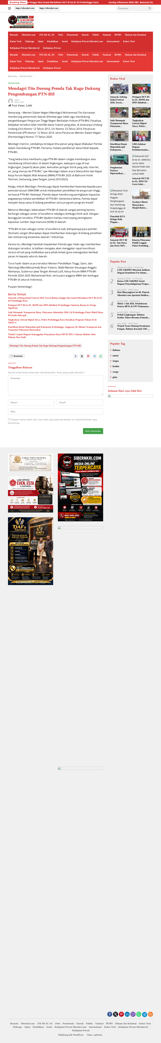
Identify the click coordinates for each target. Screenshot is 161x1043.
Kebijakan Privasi (52, 48)
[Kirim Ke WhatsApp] (100, 356)
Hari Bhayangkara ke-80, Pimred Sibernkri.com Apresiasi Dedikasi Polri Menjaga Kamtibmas (133, 294)
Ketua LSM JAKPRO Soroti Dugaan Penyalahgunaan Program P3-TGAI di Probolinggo (133, 282)
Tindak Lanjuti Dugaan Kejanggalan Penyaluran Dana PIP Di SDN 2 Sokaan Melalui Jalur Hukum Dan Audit (52, 335)
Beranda (14, 35)
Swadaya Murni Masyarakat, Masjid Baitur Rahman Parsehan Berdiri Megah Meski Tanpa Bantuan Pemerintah (141, 205)
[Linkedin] (127, 1014)
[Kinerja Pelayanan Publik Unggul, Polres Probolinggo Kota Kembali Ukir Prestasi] (141, 232)
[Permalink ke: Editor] (10, 100)
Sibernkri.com (28, 35)
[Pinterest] (121, 1014)
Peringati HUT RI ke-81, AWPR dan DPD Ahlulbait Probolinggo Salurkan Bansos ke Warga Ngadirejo (52, 306)
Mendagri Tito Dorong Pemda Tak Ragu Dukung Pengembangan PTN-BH (45, 346)
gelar (115, 377)
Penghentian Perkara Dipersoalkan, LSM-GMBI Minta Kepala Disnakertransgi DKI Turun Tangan (119, 170)
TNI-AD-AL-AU (47, 35)
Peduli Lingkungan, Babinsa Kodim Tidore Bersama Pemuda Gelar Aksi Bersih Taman (132, 316)
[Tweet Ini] (82, 356)
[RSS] (150, 1014)
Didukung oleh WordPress (70, 1035)
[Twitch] (133, 1014)
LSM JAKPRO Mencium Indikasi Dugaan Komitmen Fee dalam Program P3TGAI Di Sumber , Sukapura (133, 271)
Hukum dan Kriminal (135, 35)
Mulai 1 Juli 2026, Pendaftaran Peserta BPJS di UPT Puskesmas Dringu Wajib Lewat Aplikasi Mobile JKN (132, 305)
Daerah (85, 35)
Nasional (107, 35)
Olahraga (29, 41)
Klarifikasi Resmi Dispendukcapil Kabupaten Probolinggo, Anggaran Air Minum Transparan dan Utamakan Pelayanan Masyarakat (54, 328)
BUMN (118, 35)
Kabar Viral (15, 41)
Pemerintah (72, 35)
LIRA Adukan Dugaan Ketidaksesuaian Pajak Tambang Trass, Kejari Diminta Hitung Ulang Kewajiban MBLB (140, 147)
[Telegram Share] (94, 356)
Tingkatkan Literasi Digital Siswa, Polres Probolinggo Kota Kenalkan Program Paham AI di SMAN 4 (52, 321)
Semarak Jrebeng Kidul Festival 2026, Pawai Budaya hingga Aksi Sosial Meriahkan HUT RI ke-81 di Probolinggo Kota (55, 299)
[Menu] (10, 8)
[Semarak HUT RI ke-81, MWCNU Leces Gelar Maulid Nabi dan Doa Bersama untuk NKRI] (141, 165)
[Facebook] (109, 1014)
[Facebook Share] (75, 356)
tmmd (115, 355)
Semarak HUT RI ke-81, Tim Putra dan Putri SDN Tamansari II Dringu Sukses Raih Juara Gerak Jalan (119, 243)
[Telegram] (144, 1014)
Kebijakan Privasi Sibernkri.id (24, 48)
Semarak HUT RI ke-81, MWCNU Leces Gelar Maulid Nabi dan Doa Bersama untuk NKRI (140, 181)
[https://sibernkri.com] (21, 21)
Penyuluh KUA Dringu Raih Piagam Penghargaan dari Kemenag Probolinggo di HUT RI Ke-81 (118, 219)
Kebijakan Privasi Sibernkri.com (87, 41)
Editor (17, 100)
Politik (95, 35)
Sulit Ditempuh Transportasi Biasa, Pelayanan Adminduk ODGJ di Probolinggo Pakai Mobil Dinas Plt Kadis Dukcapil (55, 313)
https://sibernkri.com (25, 8)
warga (115, 372)
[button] (150, 8)
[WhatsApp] (138, 1014)
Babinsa (116, 350)
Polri (60, 35)
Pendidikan (52, 41)
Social (65, 41)
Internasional (113, 41)
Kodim (116, 366)
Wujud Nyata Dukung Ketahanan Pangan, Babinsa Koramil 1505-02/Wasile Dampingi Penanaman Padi (133, 327)
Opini (40, 41)
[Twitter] (115, 1014)
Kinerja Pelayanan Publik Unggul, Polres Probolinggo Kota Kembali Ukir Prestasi (141, 243)
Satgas (116, 361)
